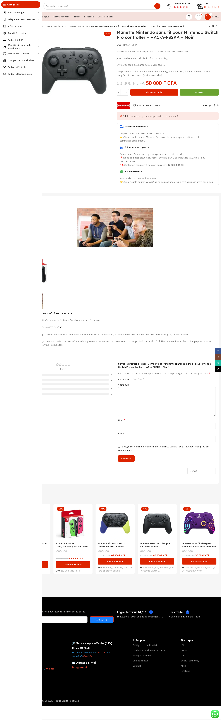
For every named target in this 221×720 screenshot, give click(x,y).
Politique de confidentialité (146, 645)
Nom (121, 420)
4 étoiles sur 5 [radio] (141, 379)
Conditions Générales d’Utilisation (149, 650)
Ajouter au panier (154, 92)
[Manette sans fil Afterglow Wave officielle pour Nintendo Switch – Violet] (199, 523)
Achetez (199, 92)
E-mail (122, 433)
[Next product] (217, 26)
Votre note (124, 379)
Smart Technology (190, 660)
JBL (182, 645)
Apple (183, 665)
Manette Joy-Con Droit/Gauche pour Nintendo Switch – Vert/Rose (72, 546)
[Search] (157, 6)
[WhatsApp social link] (218, 105)
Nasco (184, 655)
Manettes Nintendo (77, 26)
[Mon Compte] (189, 17)
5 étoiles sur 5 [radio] (143, 379)
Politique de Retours (143, 655)
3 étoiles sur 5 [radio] (138, 379)
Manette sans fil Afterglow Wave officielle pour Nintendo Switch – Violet (199, 546)
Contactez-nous (140, 660)
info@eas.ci (79, 667)
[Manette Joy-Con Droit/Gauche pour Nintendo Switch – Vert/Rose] (73, 523)
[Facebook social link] (214, 105)
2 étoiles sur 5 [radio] (136, 379)
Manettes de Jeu (55, 26)
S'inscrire (101, 619)
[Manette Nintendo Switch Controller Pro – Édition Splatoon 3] (115, 523)
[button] (73, 564)
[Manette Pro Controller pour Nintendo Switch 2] (157, 523)
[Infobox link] (135, 612)
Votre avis (124, 384)
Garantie (137, 665)
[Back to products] (213, 26)
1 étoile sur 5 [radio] (134, 379)
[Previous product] (209, 26)
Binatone (185, 670)
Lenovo (184, 650)
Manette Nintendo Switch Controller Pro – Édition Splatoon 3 (112, 546)
